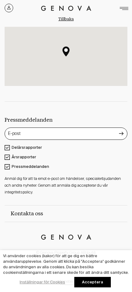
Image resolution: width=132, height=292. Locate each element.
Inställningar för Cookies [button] (42, 282)
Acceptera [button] (92, 282)
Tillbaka (66, 19)
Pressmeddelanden (30, 166)
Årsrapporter (24, 157)
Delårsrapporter (27, 147)
